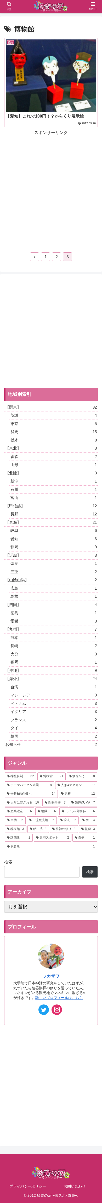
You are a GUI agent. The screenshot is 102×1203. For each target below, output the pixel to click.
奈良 (53, 563)
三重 (53, 571)
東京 (53, 423)
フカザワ (51, 976)
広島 (53, 588)
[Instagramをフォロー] (57, 1009)
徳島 (53, 613)
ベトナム (53, 703)
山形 (53, 464)
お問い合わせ (75, 1186)
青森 (53, 456)
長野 (53, 514)
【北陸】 (51, 473)
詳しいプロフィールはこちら (59, 998)
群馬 (53, 431)
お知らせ (51, 744)
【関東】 (51, 407)
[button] (91, 724)
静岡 (53, 547)
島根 (53, 596)
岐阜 (53, 530)
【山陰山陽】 (51, 580)
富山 (53, 497)
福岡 (53, 662)
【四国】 (51, 604)
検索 (8, 862)
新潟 (53, 481)
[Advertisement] (51, 188)
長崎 (53, 645)
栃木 (53, 440)
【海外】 (51, 678)
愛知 (53, 539)
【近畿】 (51, 555)
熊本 (53, 637)
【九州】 (51, 629)
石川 (53, 489)
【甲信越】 (51, 506)
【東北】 (51, 448)
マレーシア (53, 695)
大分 (53, 654)
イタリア (53, 711)
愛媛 (53, 621)
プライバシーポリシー (27, 1186)
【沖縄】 (51, 670)
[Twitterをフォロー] (43, 1009)
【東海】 (51, 522)
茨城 (53, 415)
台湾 (53, 687)
